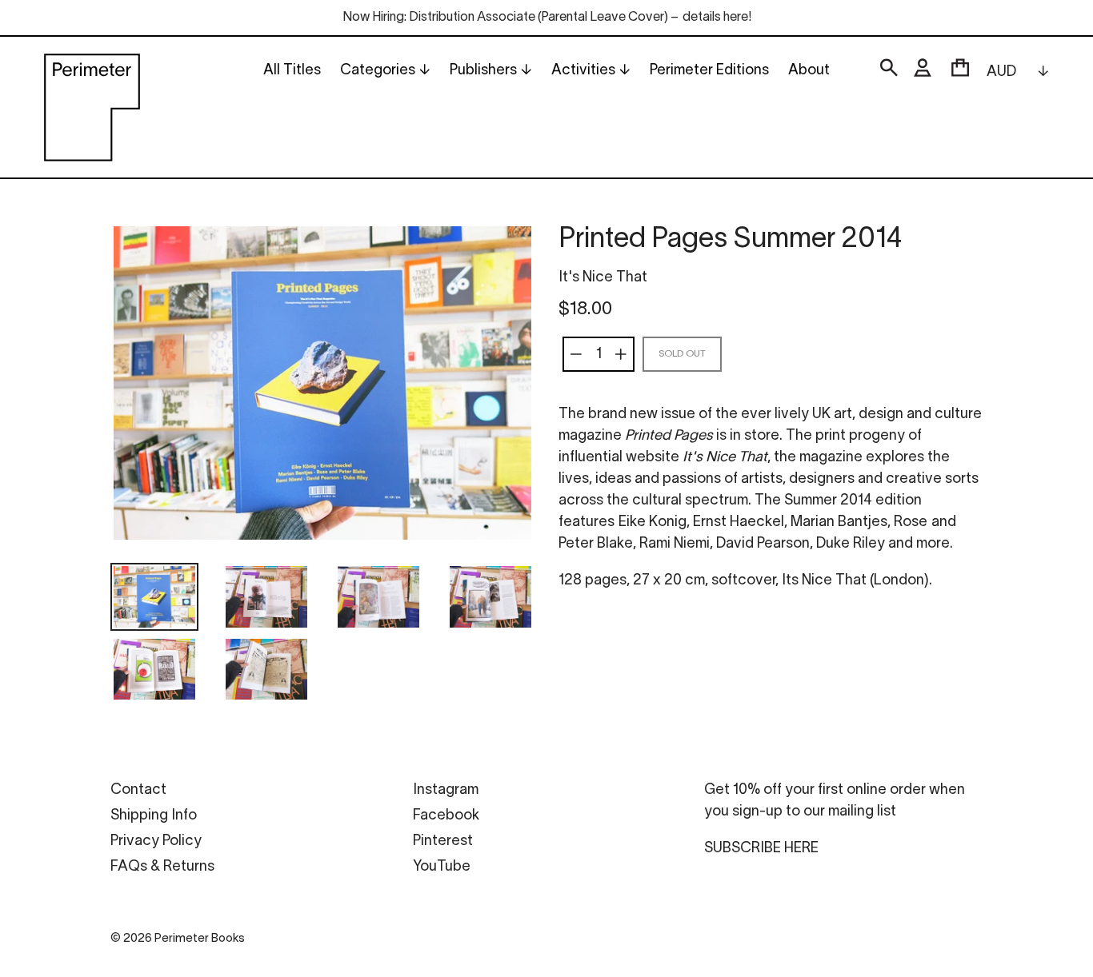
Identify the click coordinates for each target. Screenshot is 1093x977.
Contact (138, 790)
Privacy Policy (156, 841)
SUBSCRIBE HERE (761, 848)
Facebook (446, 816)
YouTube (441, 867)
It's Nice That (603, 278)
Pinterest (443, 841)
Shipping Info (153, 816)
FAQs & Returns (162, 867)
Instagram (445, 790)
